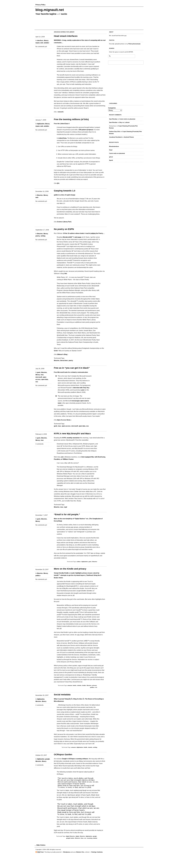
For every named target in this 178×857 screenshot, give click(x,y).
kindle (84, 685)
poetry (37, 236)
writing (43, 236)
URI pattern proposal (86, 130)
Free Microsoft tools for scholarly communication (71, 372)
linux (82, 838)
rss (96, 687)
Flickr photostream (134, 44)
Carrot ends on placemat (127, 119)
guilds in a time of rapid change (64, 195)
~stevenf (60, 112)
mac (42, 375)
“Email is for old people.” (67, 514)
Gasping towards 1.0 (64, 190)
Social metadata (62, 694)
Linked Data (62, 138)
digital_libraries (80, 836)
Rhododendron (114, 146)
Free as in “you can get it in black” (72, 368)
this (65, 273)
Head (110, 150)
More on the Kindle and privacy (70, 569)
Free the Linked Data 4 (61, 123)
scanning (89, 838)
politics (37, 575)
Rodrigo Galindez (97, 852)
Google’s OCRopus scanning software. (75, 759)
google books (70, 838)
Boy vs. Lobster (125, 122)
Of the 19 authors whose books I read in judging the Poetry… (83, 233)
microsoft (38, 377)
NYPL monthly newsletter (71, 438)
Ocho (56, 351)
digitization (40, 124)
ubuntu (95, 838)
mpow (37, 43)
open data (44, 379)
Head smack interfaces (65, 36)
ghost (111, 157)
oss (36, 382)
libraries (40, 195)
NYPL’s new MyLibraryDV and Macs (72, 433)
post (82, 390)
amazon (69, 685)
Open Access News (63, 420)
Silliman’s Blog (62, 354)
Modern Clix (80, 852)
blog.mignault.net (49, 10)
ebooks (79, 685)
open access (66, 426)
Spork (111, 160)
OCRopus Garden (63, 754)
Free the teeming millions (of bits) (71, 119)
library (46, 40)
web (41, 43)
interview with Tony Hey (81, 388)
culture (79, 561)
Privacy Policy (40, 5)
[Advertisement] (115, 82)
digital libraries (70, 836)
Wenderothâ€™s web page (72, 237)
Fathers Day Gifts (114, 131)
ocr (85, 838)
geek (38, 372)
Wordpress (66, 852)
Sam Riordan (113, 119)
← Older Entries (40, 845)
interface (40, 40)
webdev (46, 43)
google (47, 759)
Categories (112, 108)
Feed (40, 852)
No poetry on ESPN (64, 229)
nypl (65, 507)
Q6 (58, 183)
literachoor (64, 360)
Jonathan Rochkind (115, 137)
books (74, 685)
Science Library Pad (64, 222)
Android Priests (129, 137)
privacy (94, 685)
